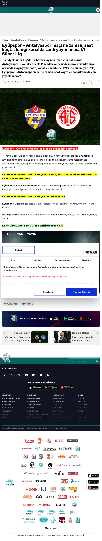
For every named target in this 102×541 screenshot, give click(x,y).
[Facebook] (4, 375)
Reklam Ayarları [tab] (62, 260)
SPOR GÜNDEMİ (59, 401)
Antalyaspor (9, 159)
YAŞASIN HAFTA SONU (61, 417)
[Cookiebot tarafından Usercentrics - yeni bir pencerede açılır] (85, 252)
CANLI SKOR (7, 408)
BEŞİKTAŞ (31, 395)
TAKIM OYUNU (58, 411)
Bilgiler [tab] (37, 260)
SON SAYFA (57, 414)
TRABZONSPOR (34, 405)
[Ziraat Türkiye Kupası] (98, 10)
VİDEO (4, 417)
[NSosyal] (40, 375)
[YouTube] (26, 375)
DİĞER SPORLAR (34, 417)
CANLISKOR (5, 3)
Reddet (18, 250)
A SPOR (81, 421)
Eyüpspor (84, 155)
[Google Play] (70, 319)
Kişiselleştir (48, 292)
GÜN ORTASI (57, 408)
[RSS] (47, 375)
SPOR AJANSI (58, 405)
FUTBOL (30, 408)
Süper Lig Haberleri (19, 40)
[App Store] (55, 319)
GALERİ (5, 414)
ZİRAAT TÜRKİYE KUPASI (37, 414)
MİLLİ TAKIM (82, 405)
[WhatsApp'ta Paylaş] (90, 82)
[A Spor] (51, 10)
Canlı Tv (82, 417)
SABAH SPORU (58, 398)
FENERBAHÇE (33, 401)
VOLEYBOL (82, 408)
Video (80, 395)
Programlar (58, 395)
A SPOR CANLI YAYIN (11, 398)
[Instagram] (19, 375)
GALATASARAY (33, 398)
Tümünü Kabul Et (81, 292)
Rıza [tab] (13, 260)
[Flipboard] (33, 375)
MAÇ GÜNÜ (57, 421)
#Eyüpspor (27, 304)
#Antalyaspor (10, 304)
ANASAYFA (6, 395)
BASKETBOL (32, 411)
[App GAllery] (85, 319)
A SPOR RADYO (8, 401)
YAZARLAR (6, 411)
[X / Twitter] (12, 375)
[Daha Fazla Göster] (97, 82)
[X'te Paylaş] (84, 82)
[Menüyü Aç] (3, 10)
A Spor (5, 40)
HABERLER (6, 405)
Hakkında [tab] (86, 260)
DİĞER (80, 411)
